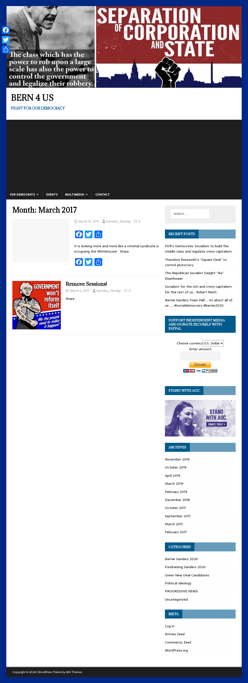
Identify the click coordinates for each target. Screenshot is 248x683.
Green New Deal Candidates (187, 575)
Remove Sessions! (86, 284)
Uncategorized (176, 599)
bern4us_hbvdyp (118, 221)
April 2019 (172, 475)
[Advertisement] (124, 154)
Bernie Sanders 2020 (181, 559)
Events (52, 194)
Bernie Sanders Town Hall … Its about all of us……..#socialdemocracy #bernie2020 (198, 302)
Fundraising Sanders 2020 (185, 567)
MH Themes (74, 672)
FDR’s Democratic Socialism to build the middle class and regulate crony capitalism (198, 248)
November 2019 (177, 459)
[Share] (6, 49)
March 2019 (174, 483)
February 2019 (176, 491)
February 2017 (176, 532)
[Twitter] (6, 40)
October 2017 (175, 507)
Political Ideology (178, 583)
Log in (169, 626)
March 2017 (174, 524)
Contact (102, 194)
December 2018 (177, 499)
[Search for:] (190, 214)
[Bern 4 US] (124, 85)
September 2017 (178, 516)
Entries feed (175, 634)
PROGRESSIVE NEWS (181, 591)
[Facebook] (6, 30)
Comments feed (178, 642)
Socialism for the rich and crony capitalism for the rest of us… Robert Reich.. (198, 289)
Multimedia (74, 194)
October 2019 (175, 467)
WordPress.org (176, 650)
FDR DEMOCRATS (22, 194)
